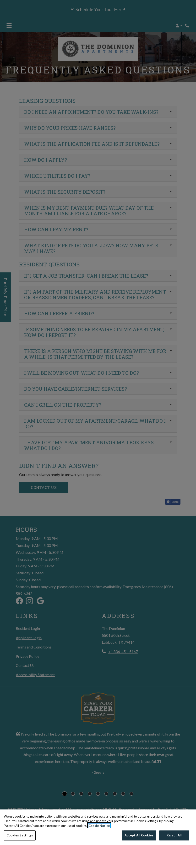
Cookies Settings (19, 835)
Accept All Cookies (139, 835)
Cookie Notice (99, 826)
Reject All (174, 835)
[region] (98, 827)
